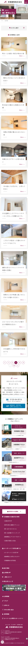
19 (14, 365)
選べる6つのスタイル (10, 529)
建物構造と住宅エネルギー (12, 556)
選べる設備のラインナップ (12, 533)
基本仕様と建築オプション (12, 525)
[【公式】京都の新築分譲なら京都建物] (13, 2)
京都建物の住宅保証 (10, 560)
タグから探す (15, 28)
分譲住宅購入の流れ (10, 541)
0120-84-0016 (16, 399)
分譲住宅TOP (8, 521)
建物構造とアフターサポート (12, 537)
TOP (2, 642)
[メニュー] (26, 2)
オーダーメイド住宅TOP (11, 552)
